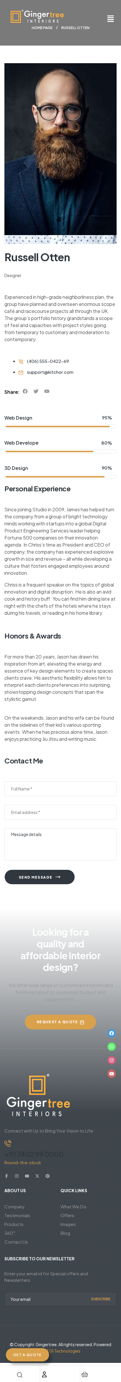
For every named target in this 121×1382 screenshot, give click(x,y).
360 (9, 1232)
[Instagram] (111, 1060)
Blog (65, 1233)
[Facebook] (111, 1033)
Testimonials (17, 1215)
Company (14, 1206)
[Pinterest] (48, 1176)
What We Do (73, 1206)
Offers (67, 1215)
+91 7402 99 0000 (33, 1154)
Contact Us (16, 1241)
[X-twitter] (37, 1176)
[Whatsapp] (111, 1047)
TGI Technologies (63, 1350)
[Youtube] (111, 1074)
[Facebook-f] (6, 1176)
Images (68, 1224)
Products (13, 1224)
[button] (111, 19)
